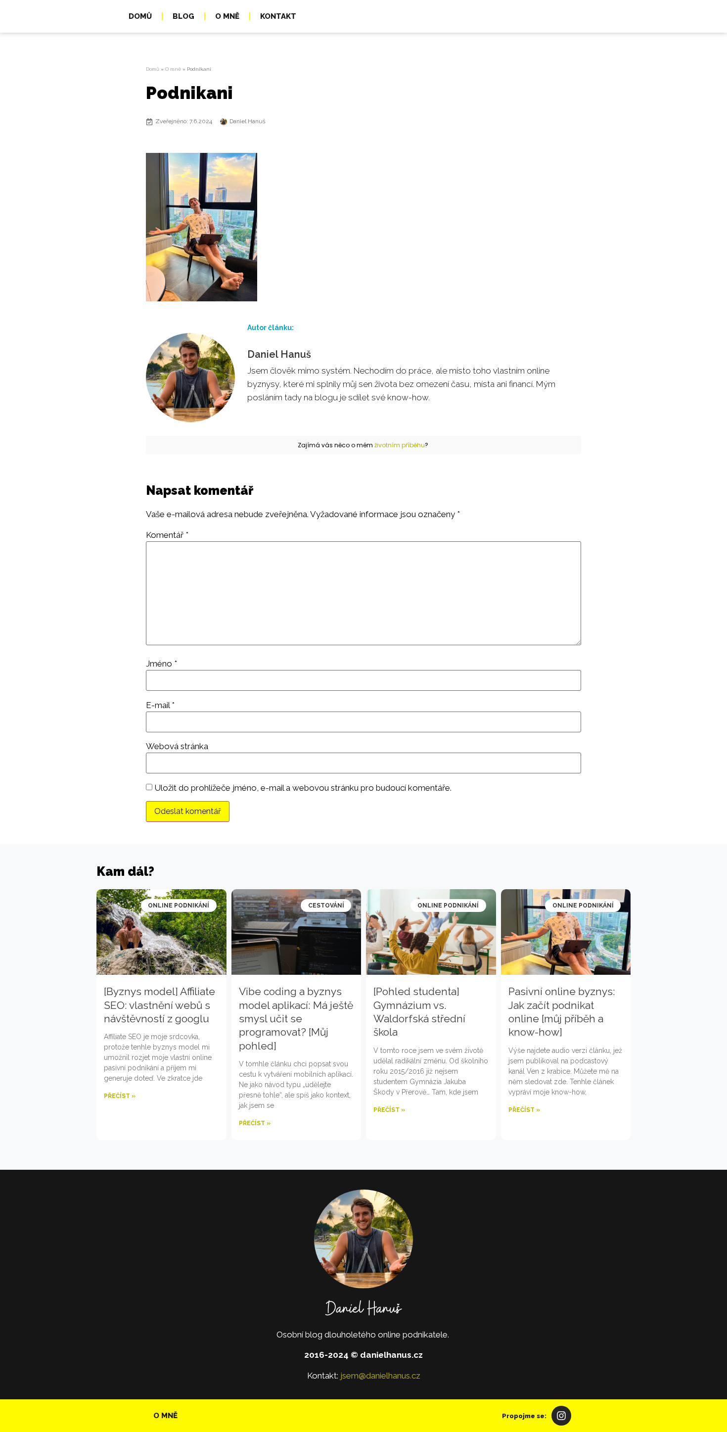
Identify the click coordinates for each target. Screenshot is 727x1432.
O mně (227, 16)
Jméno (161, 664)
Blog (183, 16)
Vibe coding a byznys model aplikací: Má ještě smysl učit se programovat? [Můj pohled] (296, 1018)
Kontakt (278, 16)
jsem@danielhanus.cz (380, 1376)
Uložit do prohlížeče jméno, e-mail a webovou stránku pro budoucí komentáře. (303, 788)
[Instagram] (561, 1416)
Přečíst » (120, 1096)
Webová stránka (177, 746)
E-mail (160, 705)
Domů (140, 16)
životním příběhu (399, 445)
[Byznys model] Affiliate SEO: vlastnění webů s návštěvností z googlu (159, 1005)
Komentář (167, 535)
